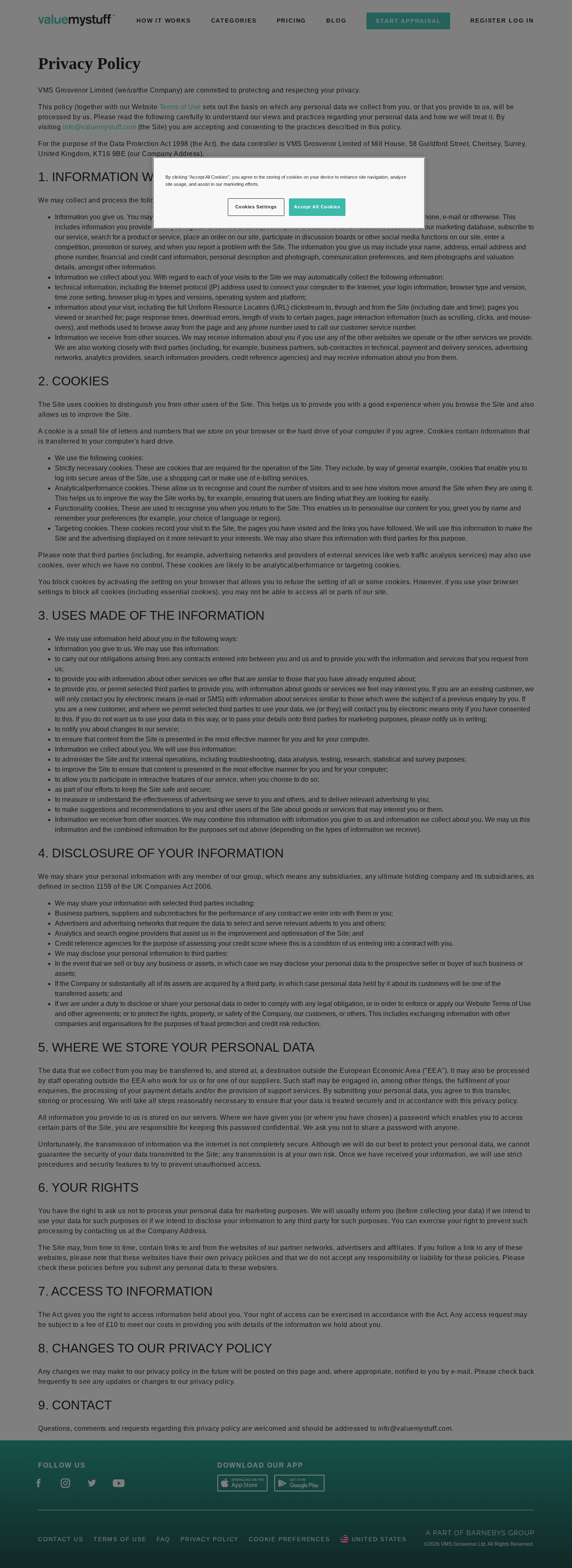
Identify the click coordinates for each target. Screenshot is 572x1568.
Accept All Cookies (317, 206)
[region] (289, 193)
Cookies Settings (256, 206)
